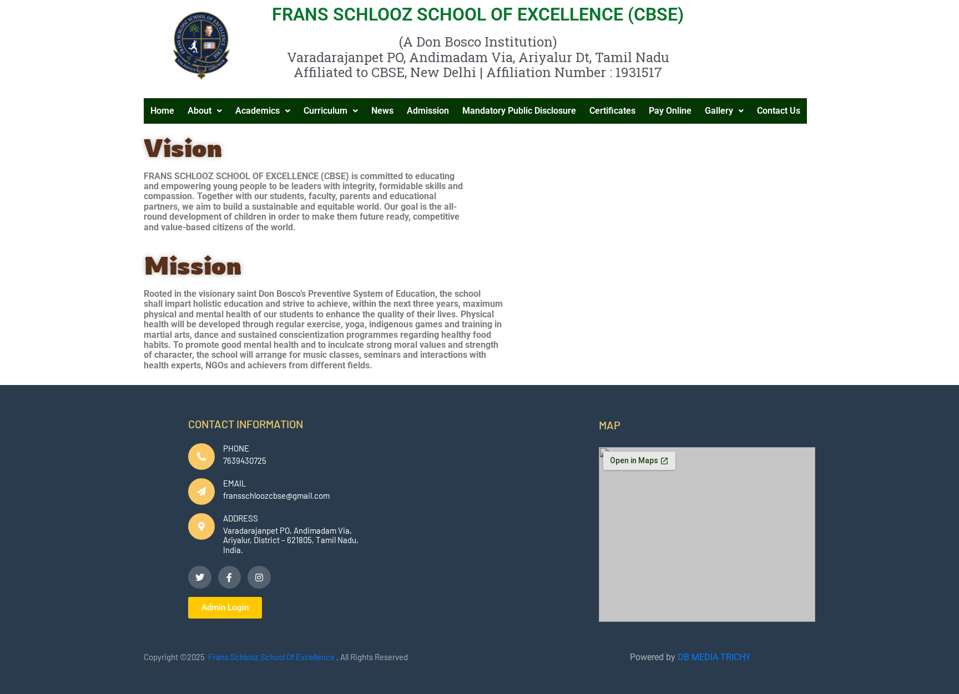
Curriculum (325, 110)
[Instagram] (259, 577)
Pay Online (670, 110)
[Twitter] (199, 577)
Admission (428, 110)
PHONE (236, 448)
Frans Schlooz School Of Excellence (271, 657)
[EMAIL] (201, 491)
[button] (205, 111)
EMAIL (234, 483)
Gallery (719, 110)
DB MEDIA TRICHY (714, 657)
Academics (257, 110)
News (382, 110)
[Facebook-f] (229, 577)
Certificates (612, 110)
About (199, 110)
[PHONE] (201, 456)
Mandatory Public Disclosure (519, 110)
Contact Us (778, 110)
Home (162, 110)
